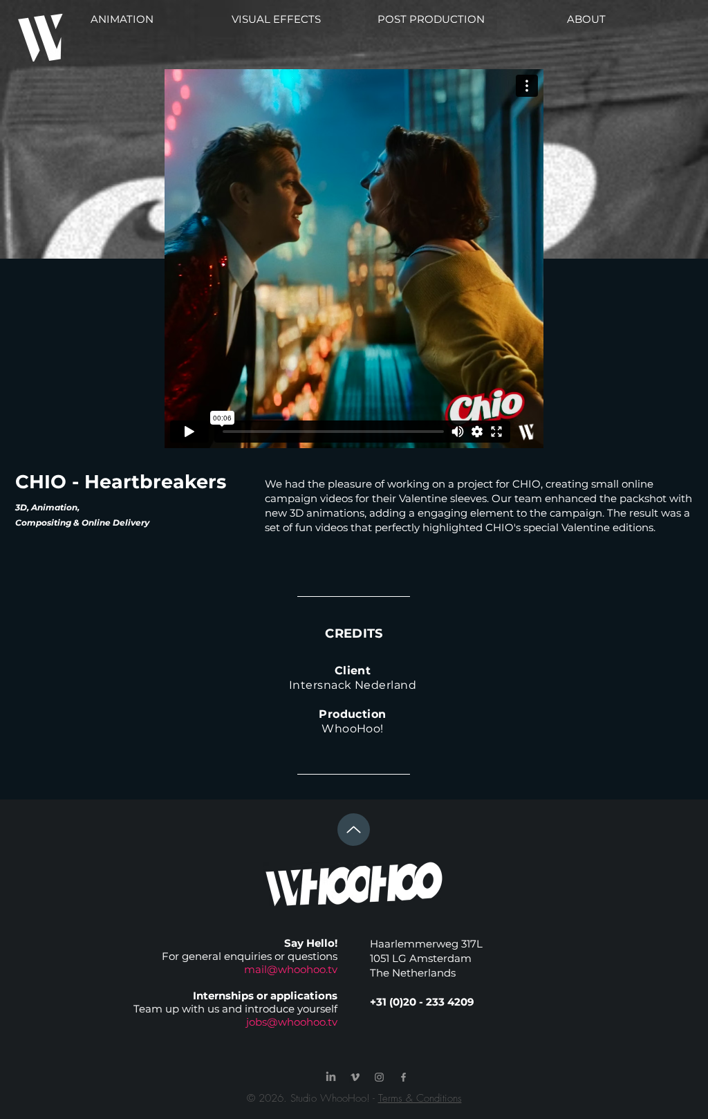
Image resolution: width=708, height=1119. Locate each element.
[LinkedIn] (331, 1077)
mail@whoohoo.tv (290, 969)
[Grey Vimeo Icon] (355, 1077)
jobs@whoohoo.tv (291, 1021)
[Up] (353, 829)
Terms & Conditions (420, 1098)
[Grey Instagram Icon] (379, 1077)
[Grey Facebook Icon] (403, 1077)
